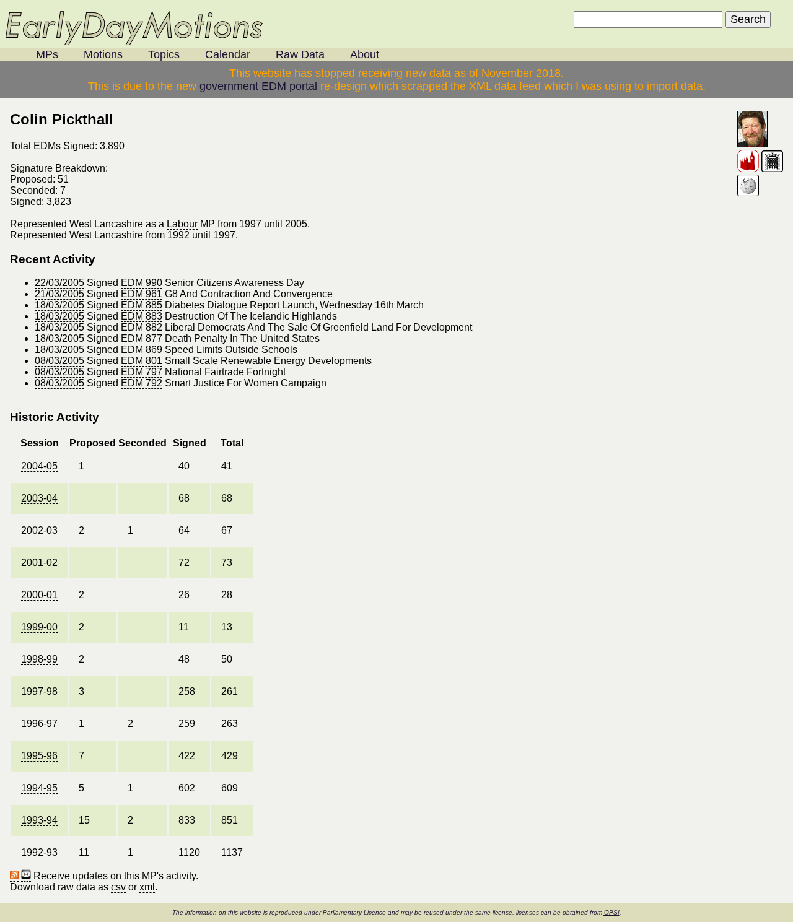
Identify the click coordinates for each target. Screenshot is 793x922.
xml (147, 887)
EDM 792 (141, 383)
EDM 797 (141, 372)
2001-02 (39, 562)
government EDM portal (258, 86)
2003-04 (39, 498)
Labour (182, 224)
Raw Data (300, 54)
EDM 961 (141, 294)
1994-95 (39, 788)
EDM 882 (141, 327)
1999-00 (39, 627)
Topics (164, 54)
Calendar (227, 54)
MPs (47, 54)
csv (118, 887)
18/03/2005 (59, 305)
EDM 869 (141, 349)
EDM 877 (141, 338)
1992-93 (39, 852)
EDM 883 (141, 316)
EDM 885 (141, 305)
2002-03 (39, 530)
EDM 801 (141, 360)
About (364, 54)
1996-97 (39, 723)
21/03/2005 (59, 294)
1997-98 (39, 691)
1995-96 (39, 755)
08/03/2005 (59, 360)
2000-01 (39, 594)
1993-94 (39, 820)
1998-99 (39, 659)
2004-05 (39, 466)
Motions (103, 54)
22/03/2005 (59, 282)
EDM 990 (141, 282)
